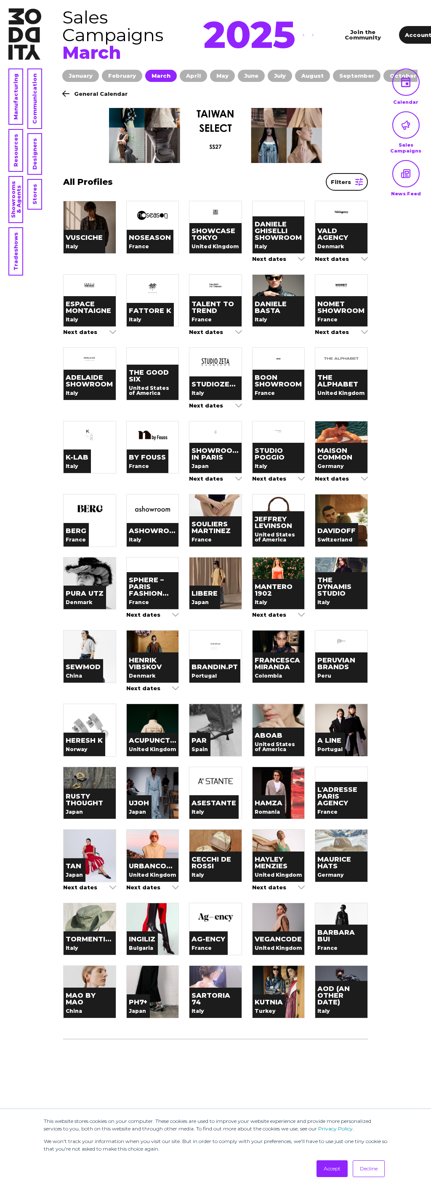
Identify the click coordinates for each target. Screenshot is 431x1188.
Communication (34, 99)
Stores (34, 194)
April (193, 75)
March (161, 75)
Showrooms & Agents (16, 199)
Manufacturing (15, 97)
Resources (15, 150)
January (81, 75)
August (312, 75)
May (222, 75)
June (251, 75)
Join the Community (363, 35)
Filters (341, 182)
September (356, 75)
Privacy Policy (335, 1128)
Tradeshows (15, 251)
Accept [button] (332, 1168)
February (122, 75)
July (280, 75)
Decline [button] (369, 1168)
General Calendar (101, 93)
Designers (34, 154)
